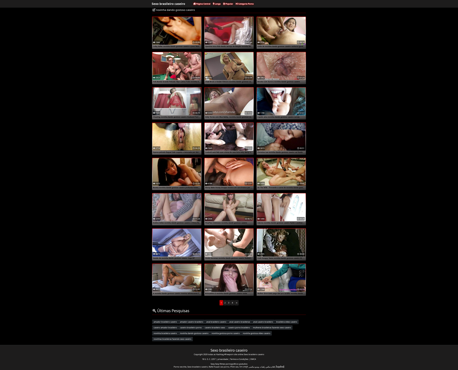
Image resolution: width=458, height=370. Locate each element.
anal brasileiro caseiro (216, 322)
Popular (229, 4)
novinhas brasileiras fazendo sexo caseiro (172, 339)
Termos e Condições (239, 359)
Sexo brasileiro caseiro (168, 4)
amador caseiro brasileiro (191, 322)
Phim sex (234, 366)
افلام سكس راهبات (267, 366)
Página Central (203, 4)
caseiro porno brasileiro (239, 327)
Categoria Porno (246, 4)
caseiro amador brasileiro (165, 327)
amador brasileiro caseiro (165, 322)
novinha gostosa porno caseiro (226, 333)
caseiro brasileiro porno (191, 327)
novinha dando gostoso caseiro (194, 333)
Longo (217, 4)
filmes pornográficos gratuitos (233, 364)
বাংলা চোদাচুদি (243, 366)
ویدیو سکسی (254, 366)
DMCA (253, 359)
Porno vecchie (180, 366)
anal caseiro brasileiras (239, 322)
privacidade (223, 359)
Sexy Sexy (215, 364)
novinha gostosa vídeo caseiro (256, 333)
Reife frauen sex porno (219, 366)
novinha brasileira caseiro (165, 333)
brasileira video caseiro (286, 322)
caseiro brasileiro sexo (215, 327)
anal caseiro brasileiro (263, 322)
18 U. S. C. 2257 (209, 359)
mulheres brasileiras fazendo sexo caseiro (272, 327)
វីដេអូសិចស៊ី (280, 366)
